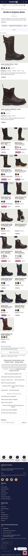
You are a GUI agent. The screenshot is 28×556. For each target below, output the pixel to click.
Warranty (3, 520)
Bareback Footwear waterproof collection (17, 369)
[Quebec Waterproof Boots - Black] (7, 134)
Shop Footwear (4, 487)
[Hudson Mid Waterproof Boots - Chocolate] (7, 243)
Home (2, 8)
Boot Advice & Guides (5, 496)
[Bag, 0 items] (26, 1)
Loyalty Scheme (4, 514)
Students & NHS (4, 518)
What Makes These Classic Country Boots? (11, 377)
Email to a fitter (14, 352)
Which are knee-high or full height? (9, 399)
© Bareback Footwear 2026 (6, 554)
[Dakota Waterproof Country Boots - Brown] (7, 161)
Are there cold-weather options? (9, 412)
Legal (13, 554)
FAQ (2, 510)
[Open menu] (2, 1)
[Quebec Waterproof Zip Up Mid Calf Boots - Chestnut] (7, 324)
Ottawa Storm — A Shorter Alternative (10, 390)
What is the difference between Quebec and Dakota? (13, 406)
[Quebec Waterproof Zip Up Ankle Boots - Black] (7, 270)
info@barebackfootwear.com (9, 530)
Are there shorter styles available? (9, 410)
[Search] (5, 1)
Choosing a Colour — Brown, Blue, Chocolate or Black (13, 386)
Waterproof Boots (5, 489)
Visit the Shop (6, 543)
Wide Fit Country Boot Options (8, 383)
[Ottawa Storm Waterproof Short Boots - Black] (7, 297)
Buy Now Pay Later (5, 516)
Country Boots (4, 25)
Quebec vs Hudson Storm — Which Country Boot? (13, 380)
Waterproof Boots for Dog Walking (15, 25)
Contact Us (3, 506)
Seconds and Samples (6, 498)
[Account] (23, 1)
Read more (3, 21)
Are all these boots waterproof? (8, 396)
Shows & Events (4, 492)
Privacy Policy (19, 475)
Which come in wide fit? (6, 402)
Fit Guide (3, 512)
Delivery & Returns (5, 508)
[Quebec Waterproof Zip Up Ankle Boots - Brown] (7, 216)
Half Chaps (3, 490)
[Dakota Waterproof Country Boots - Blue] (7, 189)
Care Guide (3, 494)
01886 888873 (6, 528)
